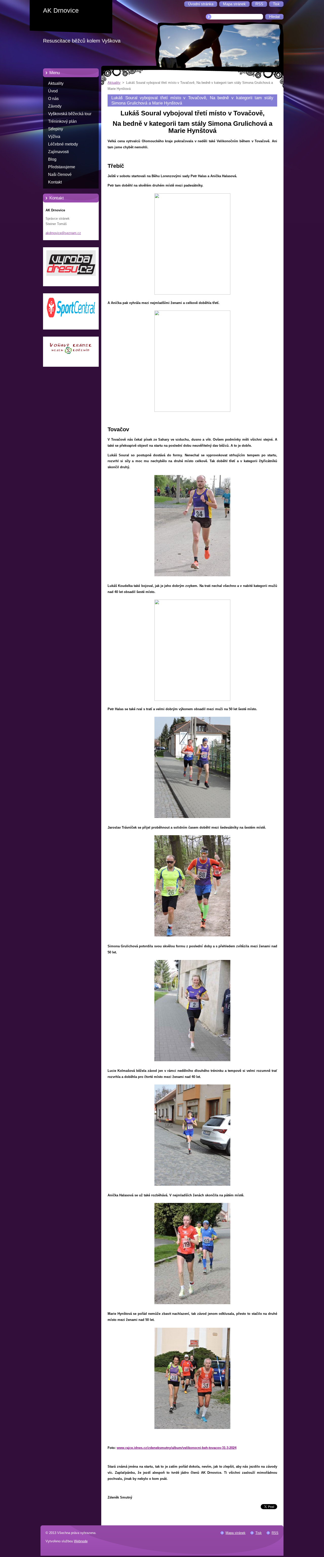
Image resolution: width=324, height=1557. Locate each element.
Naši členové (60, 174)
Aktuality (56, 83)
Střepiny (55, 129)
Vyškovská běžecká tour (69, 114)
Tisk (258, 1533)
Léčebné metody (63, 144)
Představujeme (61, 167)
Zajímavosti (58, 152)
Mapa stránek (236, 1533)
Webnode (81, 1541)
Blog (52, 159)
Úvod (53, 91)
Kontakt (55, 182)
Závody (55, 106)
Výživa (54, 136)
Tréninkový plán (62, 121)
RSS (275, 1533)
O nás (53, 98)
